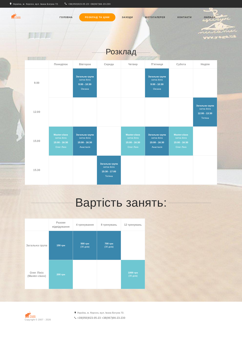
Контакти (184, 17)
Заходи (127, 17)
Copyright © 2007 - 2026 (38, 319)
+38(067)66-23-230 (100, 4)
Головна (66, 17)
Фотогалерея (155, 17)
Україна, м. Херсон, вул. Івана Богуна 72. (36, 4)
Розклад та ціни (97, 17)
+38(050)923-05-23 (78, 4)
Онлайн (209, 17)
